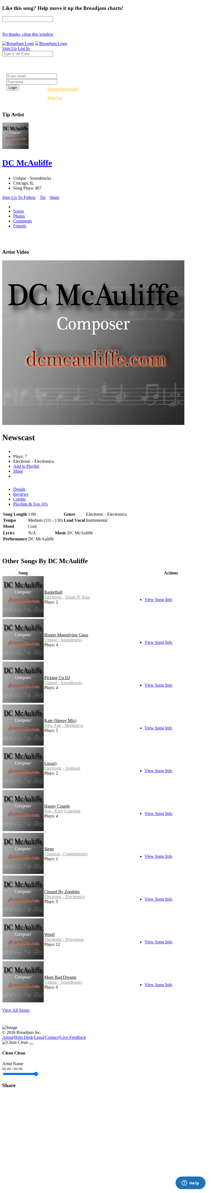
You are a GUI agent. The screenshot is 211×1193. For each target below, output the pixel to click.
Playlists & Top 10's (30, 504)
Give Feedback (73, 1037)
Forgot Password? (63, 89)
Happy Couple (57, 806)
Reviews (20, 494)
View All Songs (16, 1010)
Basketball (53, 592)
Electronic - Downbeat (64, 939)
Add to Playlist (26, 466)
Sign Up (55, 97)
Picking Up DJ (57, 677)
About (7, 1037)
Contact (52, 1037)
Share (54, 197)
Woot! (49, 934)
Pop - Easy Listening (62, 811)
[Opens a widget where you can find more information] (190, 1183)
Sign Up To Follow (19, 197)
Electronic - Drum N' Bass (67, 597)
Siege (49, 849)
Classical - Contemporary (66, 853)
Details (19, 489)
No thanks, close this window (28, 34)
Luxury (50, 763)
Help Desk (23, 1037)
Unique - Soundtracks (63, 640)
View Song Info (158, 599)
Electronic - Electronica (64, 896)
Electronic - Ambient (62, 768)
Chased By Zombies (62, 891)
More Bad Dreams (60, 977)
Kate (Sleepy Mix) (60, 720)
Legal (39, 1037)
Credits (19, 499)
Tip (43, 197)
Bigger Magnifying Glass (66, 635)
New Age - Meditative (63, 725)
